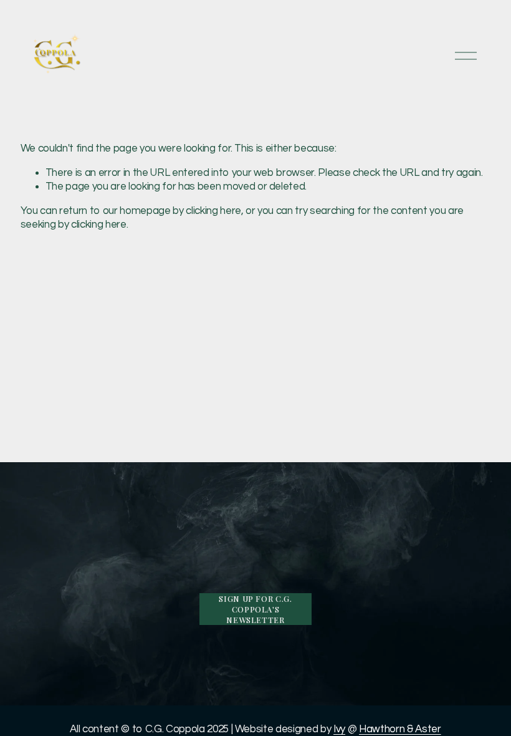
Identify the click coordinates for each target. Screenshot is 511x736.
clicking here (213, 210)
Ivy (339, 729)
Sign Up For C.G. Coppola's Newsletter (255, 609)
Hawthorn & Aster (400, 729)
